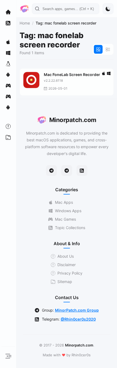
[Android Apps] (8, 74)
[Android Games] (8, 107)
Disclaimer (66, 264)
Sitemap (64, 281)
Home (25, 23)
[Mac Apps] (8, 42)
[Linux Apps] (8, 64)
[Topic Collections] (8, 23)
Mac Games (65, 219)
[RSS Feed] (81, 170)
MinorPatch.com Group (77, 310)
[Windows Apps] (8, 53)
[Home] (8, 12)
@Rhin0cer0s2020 (78, 319)
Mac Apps (64, 202)
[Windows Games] (8, 96)
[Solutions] (8, 126)
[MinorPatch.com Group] (66, 170)
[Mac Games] (8, 85)
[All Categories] (8, 137)
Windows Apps (68, 210)
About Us (65, 256)
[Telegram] (51, 170)
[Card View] (98, 49)
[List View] (108, 49)
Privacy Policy (69, 273)
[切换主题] (108, 8)
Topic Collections (70, 227)
